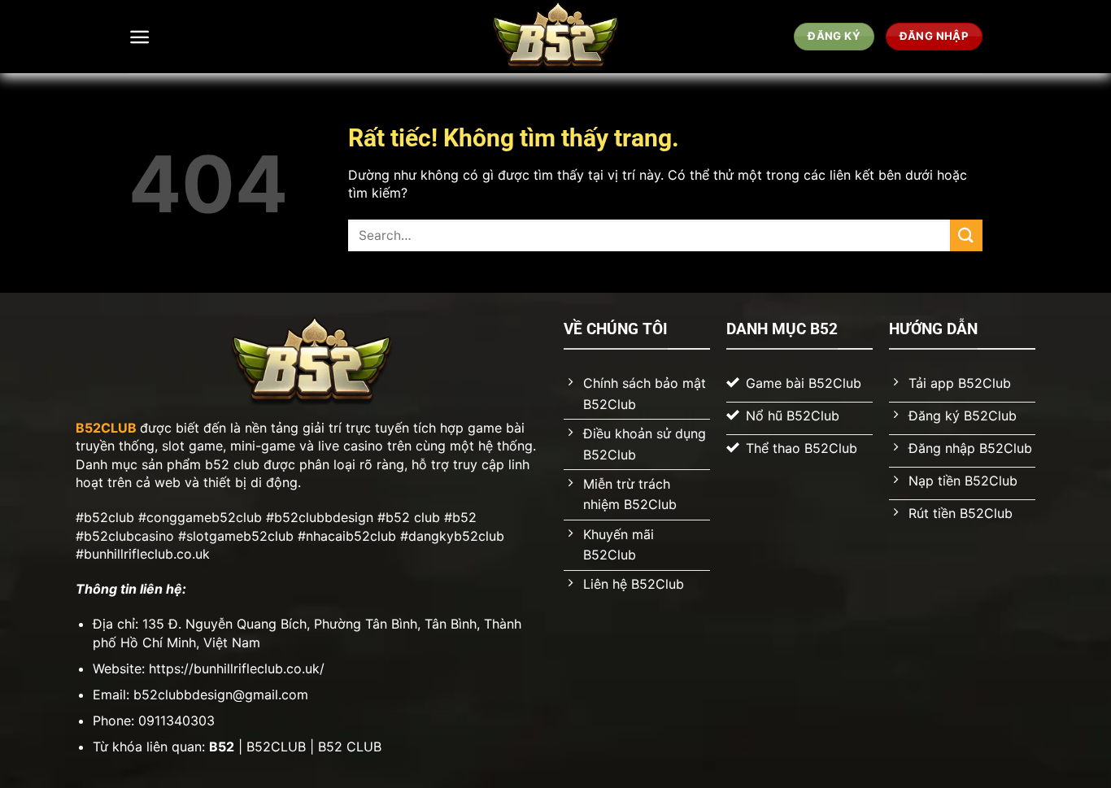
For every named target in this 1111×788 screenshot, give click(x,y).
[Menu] (139, 37)
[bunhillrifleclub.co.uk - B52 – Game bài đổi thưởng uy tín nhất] (556, 36)
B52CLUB (106, 428)
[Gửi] (966, 235)
